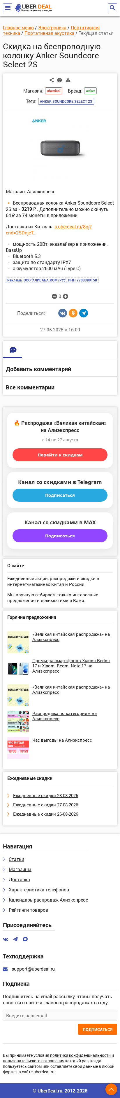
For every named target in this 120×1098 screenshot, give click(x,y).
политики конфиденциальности (80, 1055)
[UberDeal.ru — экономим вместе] (33, 8)
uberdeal (53, 91)
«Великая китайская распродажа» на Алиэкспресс (71, 636)
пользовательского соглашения (33, 1061)
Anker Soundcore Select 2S (66, 101)
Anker (90, 91)
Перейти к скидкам (60, 455)
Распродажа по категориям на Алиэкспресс (64, 716)
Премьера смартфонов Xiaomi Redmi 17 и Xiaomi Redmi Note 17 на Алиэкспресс (71, 665)
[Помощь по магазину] (59, 80)
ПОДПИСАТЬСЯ (97, 1029)
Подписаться (60, 495)
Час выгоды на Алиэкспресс (62, 740)
